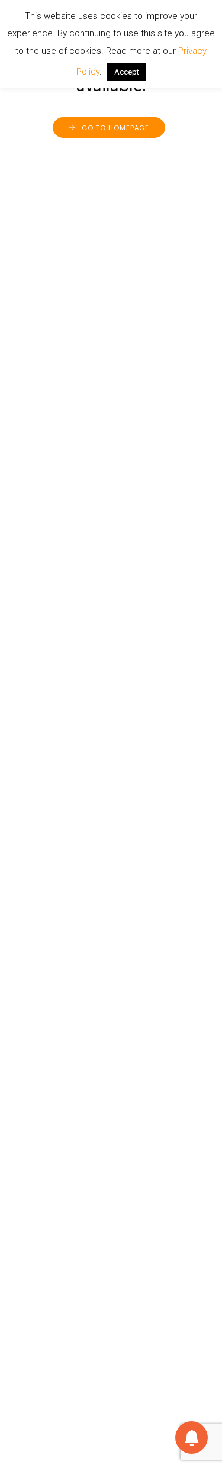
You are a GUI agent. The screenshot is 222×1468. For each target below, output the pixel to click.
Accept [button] (126, 71)
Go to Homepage (115, 128)
